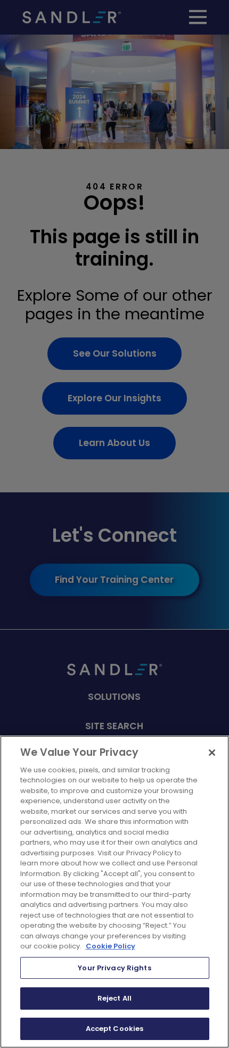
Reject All (114, 998)
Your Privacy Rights (114, 968)
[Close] (212, 752)
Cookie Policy (110, 946)
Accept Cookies (115, 1029)
